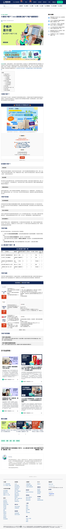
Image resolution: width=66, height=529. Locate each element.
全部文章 (21, 5)
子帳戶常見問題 (7, 90)
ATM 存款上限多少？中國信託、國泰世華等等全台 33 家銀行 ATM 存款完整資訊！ (57, 24)
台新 (10, 440)
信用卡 (21, 1)
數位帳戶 (6, 14)
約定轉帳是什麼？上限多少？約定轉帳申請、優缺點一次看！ (57, 35)
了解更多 (4, 297)
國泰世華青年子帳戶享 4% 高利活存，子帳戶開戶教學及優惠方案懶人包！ (57, 31)
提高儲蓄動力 (8, 84)
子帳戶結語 (6, 88)
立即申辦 (22, 157)
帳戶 (14, 440)
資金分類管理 (8, 83)
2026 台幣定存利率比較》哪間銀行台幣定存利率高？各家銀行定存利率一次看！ (57, 28)
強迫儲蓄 (7, 78)
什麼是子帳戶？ (7, 74)
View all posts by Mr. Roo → (14, 467)
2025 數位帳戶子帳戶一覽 (9, 87)
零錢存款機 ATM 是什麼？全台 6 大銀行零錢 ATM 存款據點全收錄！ (57, 18)
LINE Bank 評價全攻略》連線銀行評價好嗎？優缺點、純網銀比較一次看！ (57, 21)
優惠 (7, 440)
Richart (3, 440)
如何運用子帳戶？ (7, 75)
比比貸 (30, 1)
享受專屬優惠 (8, 82)
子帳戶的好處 (6, 80)
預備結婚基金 (8, 79)
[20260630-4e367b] (22, 55)
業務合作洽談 (51, 484)
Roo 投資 (2, 14)
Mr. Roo (5, 20)
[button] (21, 526)
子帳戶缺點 (6, 86)
